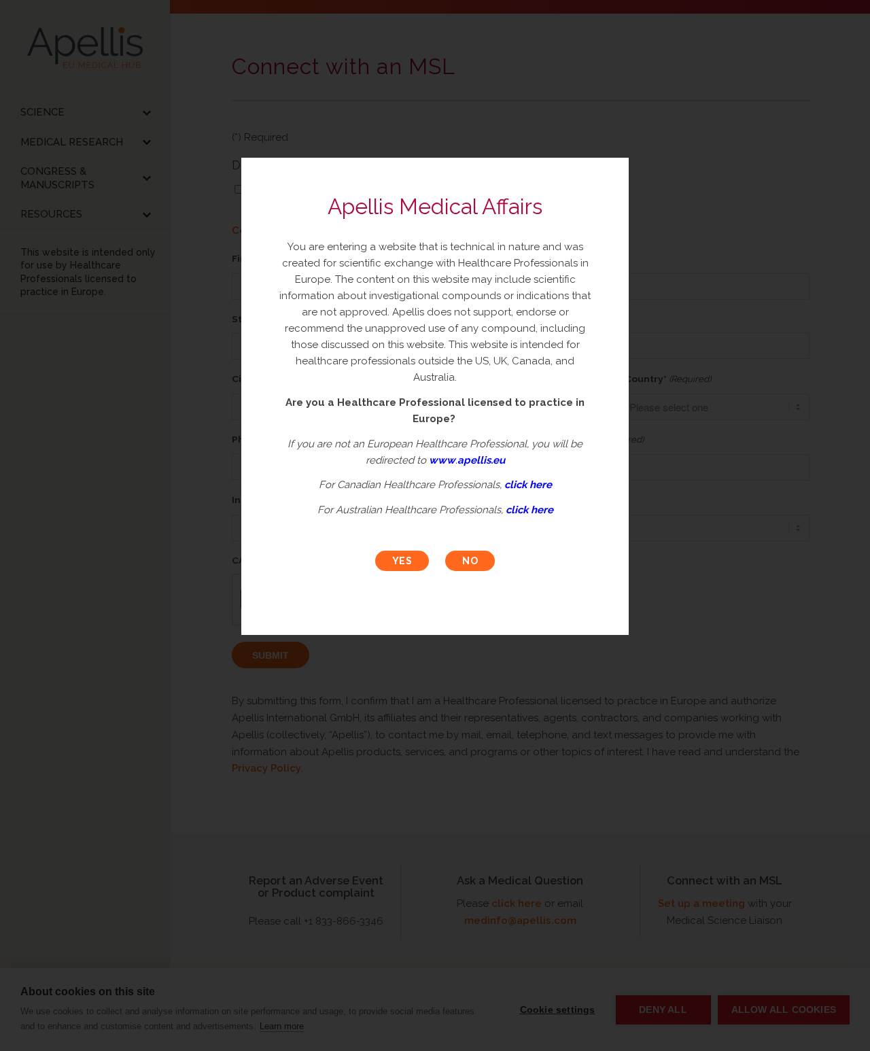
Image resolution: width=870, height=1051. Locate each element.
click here (528, 485)
